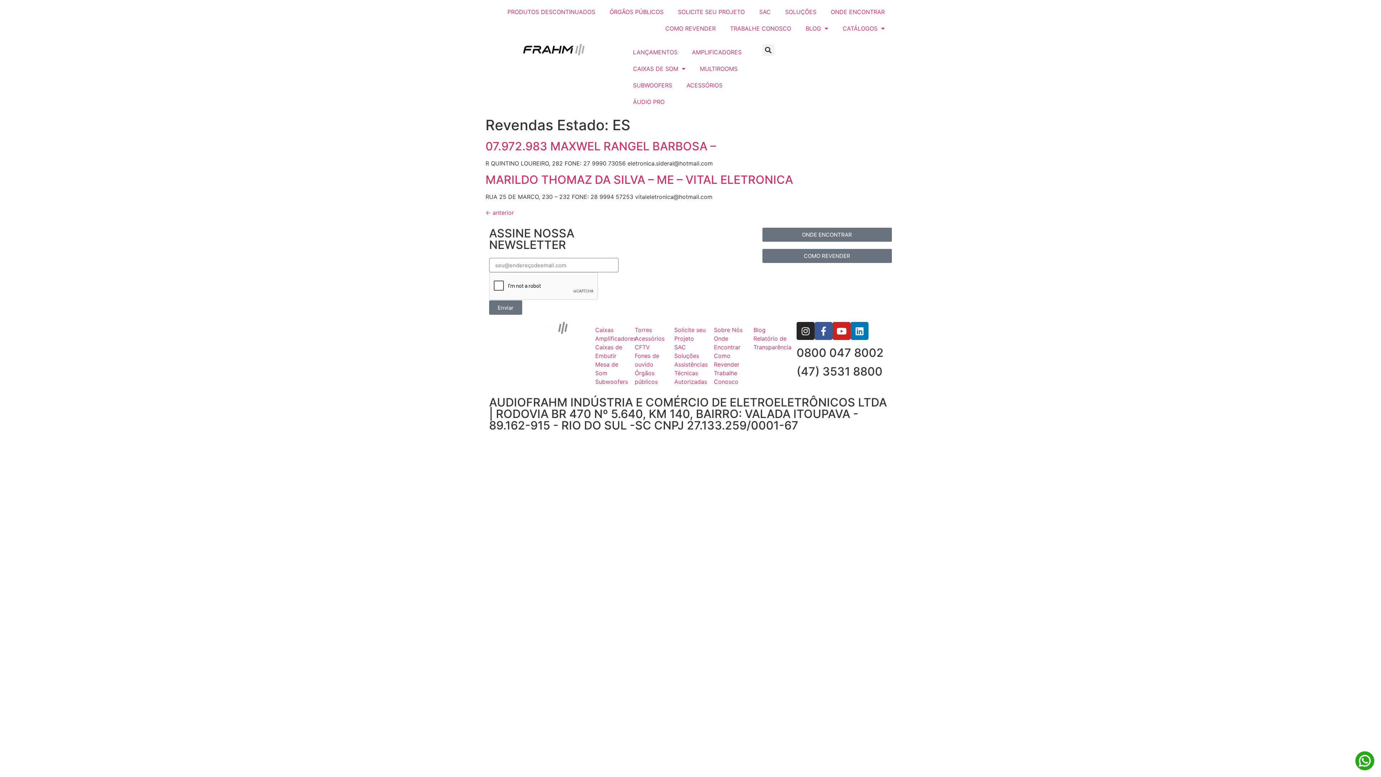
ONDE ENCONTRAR (858, 11)
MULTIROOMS (719, 68)
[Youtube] (842, 331)
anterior (500, 212)
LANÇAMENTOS (655, 52)
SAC (765, 11)
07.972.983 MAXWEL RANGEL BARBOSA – (601, 146)
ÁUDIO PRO (649, 101)
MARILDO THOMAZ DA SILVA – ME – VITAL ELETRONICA (639, 180)
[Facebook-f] (824, 331)
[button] (768, 50)
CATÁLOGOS (860, 28)
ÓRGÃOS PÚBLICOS (637, 11)
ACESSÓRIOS (705, 85)
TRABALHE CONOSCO (760, 28)
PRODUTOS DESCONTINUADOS (551, 11)
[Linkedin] (860, 331)
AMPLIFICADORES (717, 52)
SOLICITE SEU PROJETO (711, 11)
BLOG (813, 28)
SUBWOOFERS (652, 85)
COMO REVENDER (690, 28)
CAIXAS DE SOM (655, 68)
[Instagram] (806, 331)
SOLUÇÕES (800, 11)
